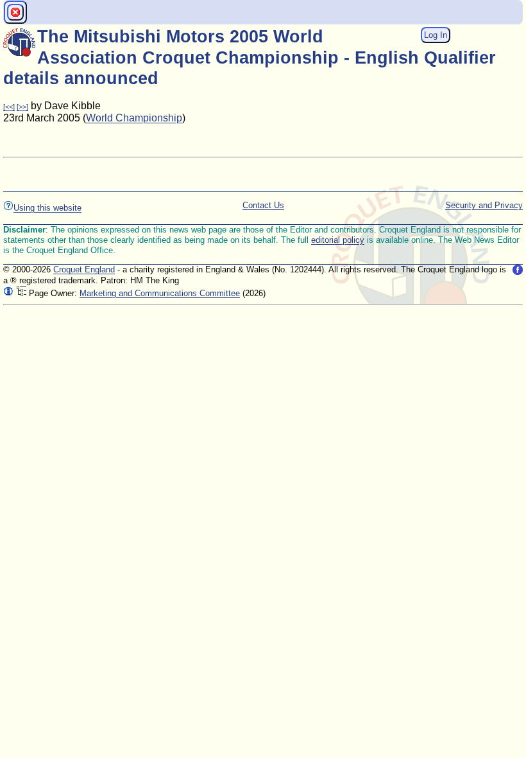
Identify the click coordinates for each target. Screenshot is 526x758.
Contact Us (263, 205)
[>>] (22, 106)
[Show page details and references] (8, 293)
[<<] (9, 106)
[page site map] (21, 293)
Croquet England (84, 269)
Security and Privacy (484, 205)
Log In (435, 35)
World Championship (134, 117)
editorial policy (337, 240)
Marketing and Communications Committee (160, 293)
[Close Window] (15, 12)
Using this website (47, 208)
